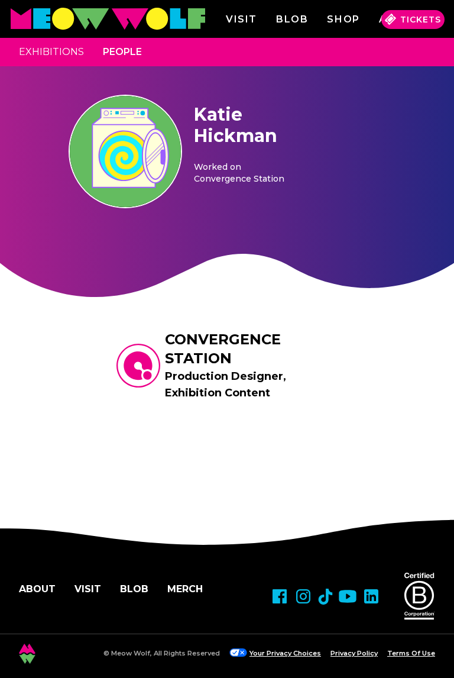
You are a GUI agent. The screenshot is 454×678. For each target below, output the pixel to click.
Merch (185, 589)
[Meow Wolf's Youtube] (347, 596)
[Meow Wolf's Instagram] (303, 596)
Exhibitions (51, 51)
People (122, 51)
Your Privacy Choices (285, 653)
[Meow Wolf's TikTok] (325, 597)
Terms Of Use (411, 653)
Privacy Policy (354, 653)
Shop (343, 19)
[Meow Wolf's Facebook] (279, 596)
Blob (292, 19)
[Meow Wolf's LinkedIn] (371, 596)
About (37, 589)
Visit (241, 19)
